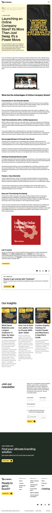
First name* (30, 397)
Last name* (42, 397)
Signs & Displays (34, 492)
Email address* (31, 404)
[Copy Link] (49, 271)
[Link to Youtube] (37, 504)
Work (42, 485)
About (20, 480)
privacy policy (40, 412)
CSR (20, 489)
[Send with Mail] (43, 271)
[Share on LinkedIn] (37, 271)
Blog (3, 8)
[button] (48, 2)
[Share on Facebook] (46, 271)
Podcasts (44, 483)
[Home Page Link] (7, 2)
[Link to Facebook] (41, 504)
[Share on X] (40, 271)
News (43, 480)
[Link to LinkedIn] (48, 504)
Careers (21, 483)
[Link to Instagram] (45, 504)
